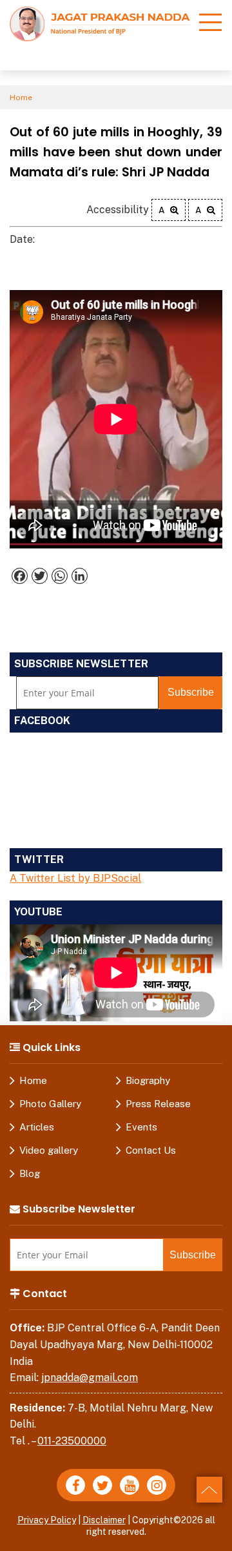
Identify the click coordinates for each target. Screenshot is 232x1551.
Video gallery (48, 1150)
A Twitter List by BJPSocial (75, 878)
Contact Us (151, 1150)
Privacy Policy (46, 1520)
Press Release (158, 1103)
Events (141, 1126)
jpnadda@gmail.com (89, 1377)
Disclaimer (104, 1520)
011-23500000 (71, 1441)
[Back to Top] (209, 1490)
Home (21, 97)
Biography (148, 1080)
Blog (29, 1173)
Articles (36, 1126)
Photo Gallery (50, 1103)
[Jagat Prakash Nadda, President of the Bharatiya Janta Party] (100, 23)
